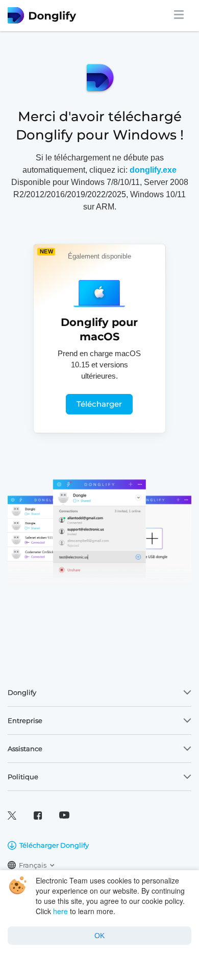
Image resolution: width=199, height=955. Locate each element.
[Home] (50, 15)
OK (99, 935)
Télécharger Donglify (54, 845)
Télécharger (99, 404)
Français (32, 865)
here (60, 911)
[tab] (99, 692)
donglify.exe (153, 170)
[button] (99, 692)
